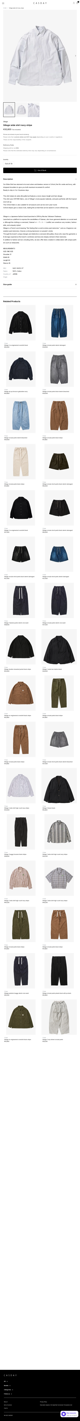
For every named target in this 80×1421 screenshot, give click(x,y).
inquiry (6, 1408)
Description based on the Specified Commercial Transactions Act (56, 1405)
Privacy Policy (43, 1401)
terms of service (8, 1405)
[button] (5, 55)
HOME (5, 8)
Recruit (6, 1401)
